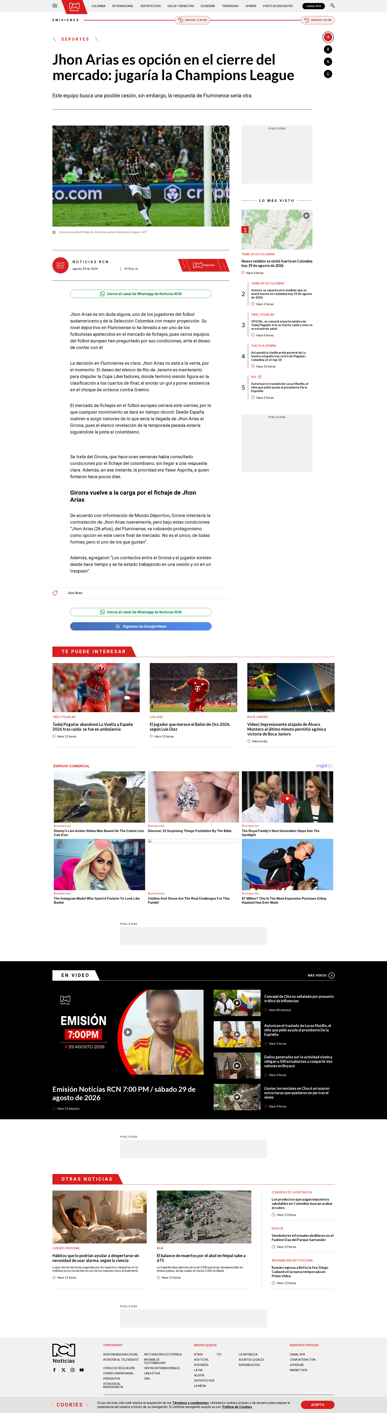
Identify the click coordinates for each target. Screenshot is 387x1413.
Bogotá (277, 1228)
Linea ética (152, 1373)
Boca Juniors (257, 717)
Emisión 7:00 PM (321, 20)
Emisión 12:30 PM (196, 20)
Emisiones (66, 20)
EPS (253, 377)
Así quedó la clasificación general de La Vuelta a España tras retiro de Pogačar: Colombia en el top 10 (278, 355)
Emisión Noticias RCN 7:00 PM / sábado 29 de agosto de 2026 (124, 1093)
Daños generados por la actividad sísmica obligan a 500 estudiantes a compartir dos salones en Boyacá (298, 1061)
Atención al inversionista (113, 1385)
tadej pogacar (262, 314)
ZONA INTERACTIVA (303, 1359)
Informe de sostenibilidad (155, 1361)
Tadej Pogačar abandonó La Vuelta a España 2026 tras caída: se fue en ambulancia (92, 726)
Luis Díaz (156, 717)
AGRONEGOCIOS (249, 1365)
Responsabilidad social (120, 1354)
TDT (219, 1354)
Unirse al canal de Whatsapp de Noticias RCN (144, 294)
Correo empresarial (118, 1373)
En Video (75, 975)
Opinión (251, 6)
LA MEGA (200, 1385)
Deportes (75, 39)
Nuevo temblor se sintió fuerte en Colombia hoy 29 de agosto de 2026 (276, 263)
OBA (147, 1378)
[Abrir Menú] (54, 6)
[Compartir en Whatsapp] (328, 74)
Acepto (317, 1405)
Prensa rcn (111, 1378)
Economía (208, 6)
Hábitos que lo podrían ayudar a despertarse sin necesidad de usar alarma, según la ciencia (95, 1258)
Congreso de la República (292, 1192)
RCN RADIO (201, 1365)
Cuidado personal (66, 1248)
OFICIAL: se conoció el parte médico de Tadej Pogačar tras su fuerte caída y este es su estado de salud (281, 324)
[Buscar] (333, 6)
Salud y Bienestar (180, 6)
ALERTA (199, 1375)
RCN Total (201, 1359)
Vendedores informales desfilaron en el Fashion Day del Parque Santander (302, 1237)
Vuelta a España (263, 345)
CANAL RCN (313, 6)
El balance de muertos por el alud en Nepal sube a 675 (201, 1258)
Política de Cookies (237, 1407)
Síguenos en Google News (144, 626)
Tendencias (230, 6)
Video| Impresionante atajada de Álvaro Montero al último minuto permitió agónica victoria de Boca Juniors (286, 729)
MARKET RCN (298, 1370)
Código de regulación (119, 1368)
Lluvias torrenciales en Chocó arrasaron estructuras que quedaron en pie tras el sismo (296, 1092)
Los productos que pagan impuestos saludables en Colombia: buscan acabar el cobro (302, 1203)
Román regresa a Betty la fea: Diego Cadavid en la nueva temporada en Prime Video (300, 1271)
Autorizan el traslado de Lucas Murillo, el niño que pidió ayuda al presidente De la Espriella (279, 387)
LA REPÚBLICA (248, 1354)
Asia (160, 1248)
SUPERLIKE (297, 1365)
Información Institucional (292, 1260)
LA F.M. (198, 1370)
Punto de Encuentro (278, 6)
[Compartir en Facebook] (328, 49)
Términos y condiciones (190, 1403)
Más (317, 975)
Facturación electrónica (163, 1354)
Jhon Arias (75, 593)
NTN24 (198, 1354)
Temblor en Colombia (258, 254)
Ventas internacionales (162, 1368)
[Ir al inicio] (74, 7)
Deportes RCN (150, 6)
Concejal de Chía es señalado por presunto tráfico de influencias (299, 998)
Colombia (99, 6)
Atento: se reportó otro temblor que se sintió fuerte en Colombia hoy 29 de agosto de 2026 (281, 293)
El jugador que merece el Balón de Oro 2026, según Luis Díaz (190, 726)
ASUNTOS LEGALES (251, 1359)
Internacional (123, 6)
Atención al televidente (121, 1359)
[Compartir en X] (328, 62)
